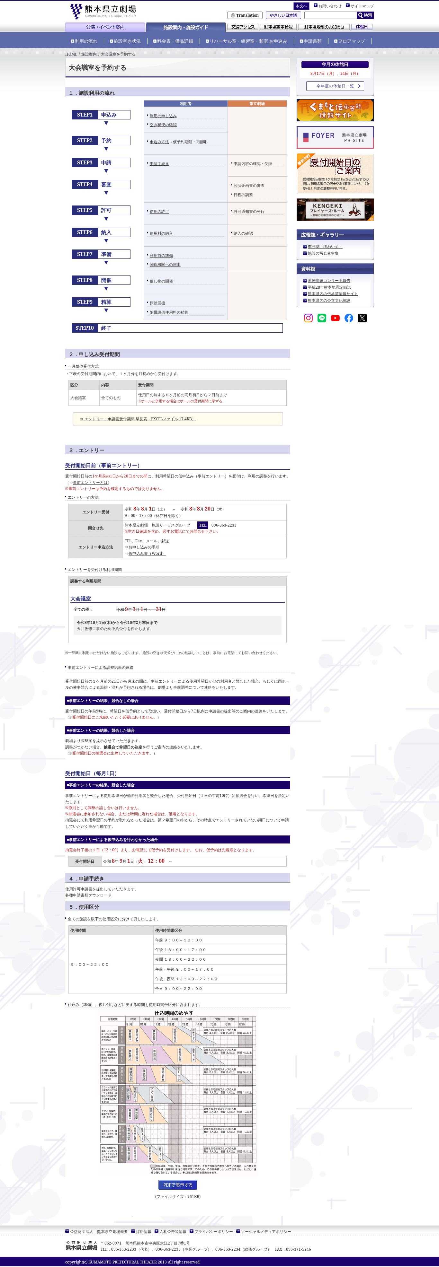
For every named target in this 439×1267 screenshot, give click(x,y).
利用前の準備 (161, 255)
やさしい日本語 (283, 15)
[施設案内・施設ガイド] (186, 29)
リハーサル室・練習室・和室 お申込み (248, 41)
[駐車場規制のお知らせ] (324, 28)
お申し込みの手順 (144, 547)
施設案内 (89, 54)
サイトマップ (362, 6)
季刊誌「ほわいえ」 (325, 246)
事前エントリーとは (90, 482)
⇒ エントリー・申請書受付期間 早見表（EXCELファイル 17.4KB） (138, 419)
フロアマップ (351, 41)
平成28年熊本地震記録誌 (329, 287)
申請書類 (313, 41)
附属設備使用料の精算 (169, 312)
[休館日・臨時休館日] (362, 28)
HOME (71, 54)
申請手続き (159, 163)
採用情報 (143, 1231)
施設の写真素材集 (323, 253)
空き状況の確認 (163, 124)
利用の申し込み (163, 115)
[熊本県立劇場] (105, 11)
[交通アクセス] (243, 28)
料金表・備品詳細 (175, 41)
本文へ (301, 6)
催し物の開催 (161, 281)
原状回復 (157, 303)
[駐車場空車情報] (278, 28)
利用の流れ (86, 41)
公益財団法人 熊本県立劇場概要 (99, 1231)
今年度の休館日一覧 (335, 86)
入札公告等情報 (172, 1231)
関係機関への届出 (165, 264)
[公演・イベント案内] (105, 29)
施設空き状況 (127, 41)
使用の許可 (159, 211)
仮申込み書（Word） (147, 553)
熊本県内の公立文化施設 (329, 300)
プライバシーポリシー (213, 1231)
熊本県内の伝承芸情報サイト (333, 293)
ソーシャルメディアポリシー (266, 1231)
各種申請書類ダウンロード (88, 895)
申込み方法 (159, 141)
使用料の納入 (161, 233)
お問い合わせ (330, 6)
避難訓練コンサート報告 (329, 280)
